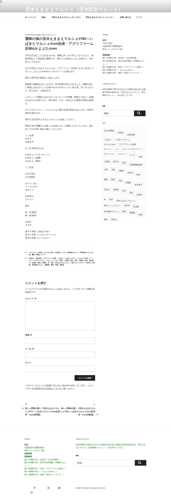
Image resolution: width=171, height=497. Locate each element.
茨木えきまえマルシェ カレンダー (66, 17)
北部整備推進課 (135, 165)
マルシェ (49, 260)
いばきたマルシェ (71, 258)
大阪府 (81, 260)
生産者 (34, 263)
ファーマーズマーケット (37, 260)
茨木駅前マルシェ (73, 252)
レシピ (56, 260)
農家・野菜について (38, 254)
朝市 (86, 260)
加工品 (116, 161)
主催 (43, 17)
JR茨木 (31, 258)
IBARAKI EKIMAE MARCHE (93, 488)
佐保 (61, 260)
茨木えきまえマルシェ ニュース (99, 17)
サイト (28, 363)
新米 (138, 175)
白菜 (124, 191)
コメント (30, 298)
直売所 (44, 263)
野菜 (52, 265)
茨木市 (88, 263)
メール (29, 349)
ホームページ (30, 17)
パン (91, 258)
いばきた (60, 258)
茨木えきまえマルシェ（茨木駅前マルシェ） (74, 9)
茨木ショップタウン (78, 263)
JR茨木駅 (38, 258)
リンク (139, 17)
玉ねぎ (107, 189)
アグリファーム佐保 (35, 252)
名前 (28, 335)
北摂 (71, 260)
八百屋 (66, 260)
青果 (56, 265)
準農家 (128, 183)
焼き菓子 (138, 185)
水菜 (120, 181)
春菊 (106, 179)
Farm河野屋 (109, 131)
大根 (106, 169)
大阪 (75, 260)
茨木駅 (136, 207)
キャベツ (107, 149)
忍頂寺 (130, 173)
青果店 (62, 265)
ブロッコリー (109, 154)
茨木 (52, 263)
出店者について (60, 252)
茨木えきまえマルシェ (49, 35)
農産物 (47, 265)
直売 (39, 263)
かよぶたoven (49, 252)
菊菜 (124, 211)
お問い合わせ (125, 17)
